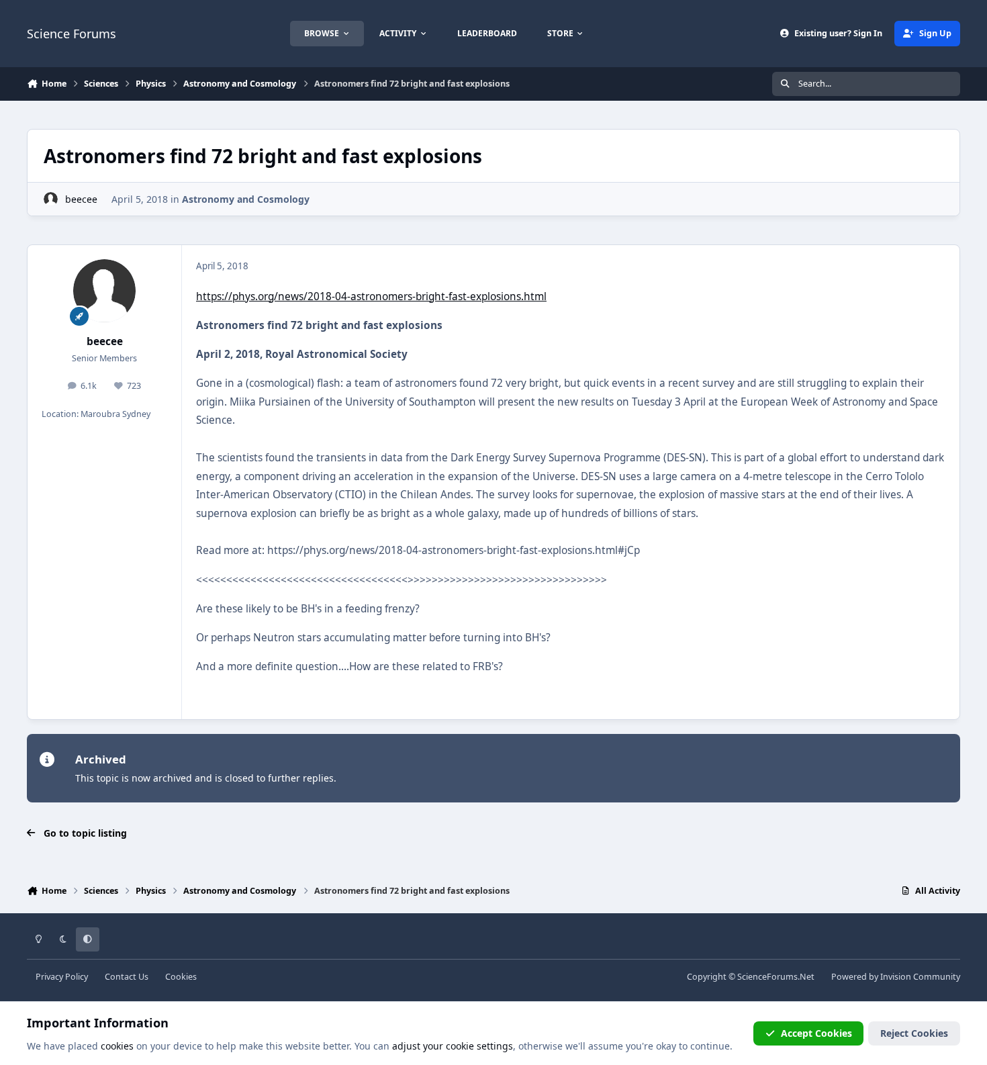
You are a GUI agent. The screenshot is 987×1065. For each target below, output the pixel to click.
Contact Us (126, 976)
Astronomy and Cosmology (246, 199)
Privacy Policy (62, 976)
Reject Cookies (914, 1033)
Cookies (181, 976)
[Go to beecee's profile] (51, 199)
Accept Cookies (816, 1033)
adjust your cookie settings (452, 1045)
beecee (81, 199)
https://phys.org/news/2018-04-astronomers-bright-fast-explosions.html (371, 296)
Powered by (895, 976)
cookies (117, 1045)
